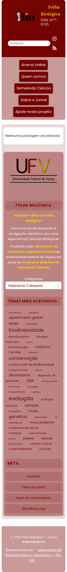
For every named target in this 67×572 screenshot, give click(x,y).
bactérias (32, 324)
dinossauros (19, 375)
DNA (30, 380)
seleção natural (41, 444)
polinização (16, 443)
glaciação (41, 417)
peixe (12, 438)
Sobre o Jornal (34, 99)
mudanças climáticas (24, 428)
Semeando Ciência (34, 88)
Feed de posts (33, 487)
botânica (42, 347)
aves (13, 323)
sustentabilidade (20, 449)
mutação (15, 433)
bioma (30, 342)
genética (18, 416)
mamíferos (15, 422)
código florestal (18, 370)
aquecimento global (25, 317)
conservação (23, 358)
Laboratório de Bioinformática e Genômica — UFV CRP (33, 555)
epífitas (36, 392)
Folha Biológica (50, 10)
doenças (14, 386)
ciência (33, 352)
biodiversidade (26, 330)
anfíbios (34, 312)
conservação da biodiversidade (31, 364)
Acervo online (33, 64)
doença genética (50, 381)
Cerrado (15, 352)
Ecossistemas (17, 391)
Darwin (39, 370)
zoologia (45, 449)
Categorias (33, 279)
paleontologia (38, 433)
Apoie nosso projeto (33, 111)
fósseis (33, 411)
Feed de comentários (33, 498)
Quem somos (33, 76)
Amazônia (15, 312)
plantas (46, 438)
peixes (28, 438)
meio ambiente (42, 422)
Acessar (33, 476)
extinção (32, 405)
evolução (21, 398)
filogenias (15, 411)
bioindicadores (19, 337)
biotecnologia (18, 347)
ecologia (32, 386)
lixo (56, 417)
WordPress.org (33, 509)
